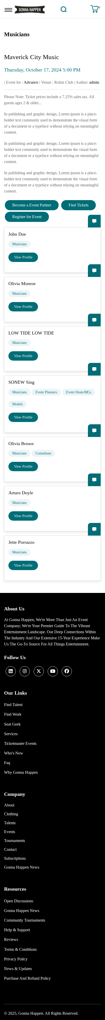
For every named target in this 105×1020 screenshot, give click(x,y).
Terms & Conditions (20, 949)
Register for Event (27, 217)
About (9, 805)
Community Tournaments (24, 920)
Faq (7, 763)
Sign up (83, 9)
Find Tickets (78, 205)
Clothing (11, 814)
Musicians (19, 244)
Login (73, 9)
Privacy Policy (16, 959)
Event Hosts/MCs (78, 392)
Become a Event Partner (31, 205)
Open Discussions (18, 901)
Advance (31, 82)
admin (94, 82)
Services (11, 734)
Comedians (43, 453)
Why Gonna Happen (21, 772)
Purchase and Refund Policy (27, 978)
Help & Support (17, 930)
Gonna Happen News (21, 867)
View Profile (23, 257)
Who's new (13, 753)
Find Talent (13, 704)
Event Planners (46, 392)
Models (17, 404)
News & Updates (18, 968)
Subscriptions (15, 858)
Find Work (12, 714)
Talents (10, 823)
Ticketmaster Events (20, 743)
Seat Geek (12, 724)
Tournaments (14, 840)
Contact (10, 849)
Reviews (11, 939)
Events (9, 832)
